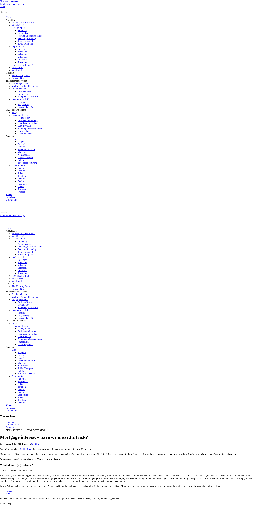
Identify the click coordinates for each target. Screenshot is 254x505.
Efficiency (22, 30)
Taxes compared (25, 41)
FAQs (14, 112)
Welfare (21, 178)
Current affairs (18, 165)
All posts (22, 141)
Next (8, 493)
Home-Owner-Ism (26, 149)
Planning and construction (30, 128)
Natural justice (24, 33)
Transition (22, 51)
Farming (21, 102)
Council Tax (23, 94)
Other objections (25, 133)
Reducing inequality (27, 38)
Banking (22, 168)
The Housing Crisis (21, 75)
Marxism (22, 152)
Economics (23, 170)
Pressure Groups (19, 78)
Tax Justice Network (27, 162)
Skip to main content (9, 1)
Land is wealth (24, 125)
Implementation (19, 46)
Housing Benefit (25, 107)
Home (9, 17)
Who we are (17, 67)
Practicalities (23, 131)
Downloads (11, 200)
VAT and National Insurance (25, 86)
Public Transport (25, 157)
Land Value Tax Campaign (12, 4)
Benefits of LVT (19, 28)
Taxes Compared (25, 43)
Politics (21, 173)
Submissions (11, 197)
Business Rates (25, 91)
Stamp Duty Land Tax (28, 96)
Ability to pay (24, 118)
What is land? (18, 25)
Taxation (22, 176)
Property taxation (20, 88)
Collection (22, 49)
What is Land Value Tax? (23, 22)
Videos (9, 194)
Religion (22, 160)
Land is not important (27, 123)
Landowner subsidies (21, 99)
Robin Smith (26, 449)
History (21, 147)
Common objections (21, 115)
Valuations (22, 54)
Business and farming (28, 120)
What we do (17, 70)
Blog (14, 139)
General (21, 144)
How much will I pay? (22, 65)
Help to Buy (23, 104)
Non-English (24, 155)
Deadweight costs (20, 83)
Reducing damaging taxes (30, 36)
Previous (10, 491)
